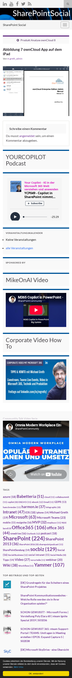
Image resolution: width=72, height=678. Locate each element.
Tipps (8, 559)
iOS (30, 512)
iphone (42, 512)
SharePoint (24, 538)
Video (22, 560)
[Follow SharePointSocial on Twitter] (23, 3)
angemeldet (27, 136)
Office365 (29, 527)
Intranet (14, 512)
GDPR (60, 501)
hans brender (12, 507)
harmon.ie (33, 507)
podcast (49, 533)
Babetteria (30, 496)
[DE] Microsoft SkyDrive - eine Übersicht (45, 649)
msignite (24, 522)
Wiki (10, 565)
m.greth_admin (14, 58)
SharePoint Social (14, 25)
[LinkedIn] (5, 3)
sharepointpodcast (51, 544)
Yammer (49, 565)
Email (49, 502)
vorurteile (38, 559)
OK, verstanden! (36, 673)
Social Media (58, 555)
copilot (13, 502)
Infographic (53, 507)
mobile (9, 522)
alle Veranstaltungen (19, 248)
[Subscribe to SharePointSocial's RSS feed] (29, 3)
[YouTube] (11, 3)
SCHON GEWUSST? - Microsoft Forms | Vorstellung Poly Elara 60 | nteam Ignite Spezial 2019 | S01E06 (44, 616)
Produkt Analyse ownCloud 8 (38, 40)
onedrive (18, 533)
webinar (54, 559)
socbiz (43, 549)
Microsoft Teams (51, 517)
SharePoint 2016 (29, 544)
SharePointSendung (16, 550)
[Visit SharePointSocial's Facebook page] (17, 3)
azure (9, 496)
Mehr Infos (18, 666)
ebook (37, 502)
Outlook (33, 533)
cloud (49, 497)
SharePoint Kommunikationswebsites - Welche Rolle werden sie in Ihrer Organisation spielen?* (44, 599)
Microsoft (22, 517)
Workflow (26, 565)
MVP (39, 522)
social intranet (39, 554)
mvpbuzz (54, 522)
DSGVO (24, 502)
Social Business (18, 554)
